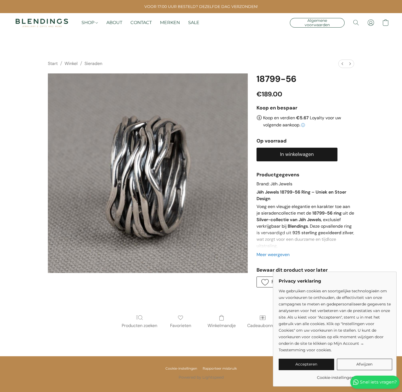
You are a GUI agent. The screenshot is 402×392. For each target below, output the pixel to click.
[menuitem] (342, 64)
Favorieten (180, 325)
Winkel (71, 63)
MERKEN (170, 22)
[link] (335, 375)
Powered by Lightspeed (201, 377)
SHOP (88, 22)
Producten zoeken (139, 325)
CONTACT (141, 22)
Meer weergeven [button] (273, 254)
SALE (193, 22)
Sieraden (93, 63)
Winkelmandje (222, 325)
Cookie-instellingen (181, 368)
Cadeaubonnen (262, 325)
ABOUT (114, 22)
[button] (42, 22)
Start (53, 63)
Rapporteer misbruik (220, 368)
